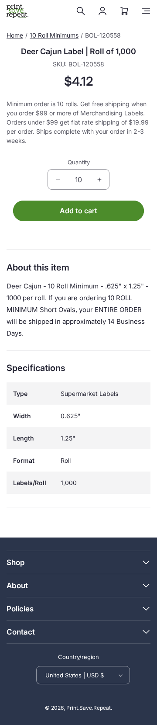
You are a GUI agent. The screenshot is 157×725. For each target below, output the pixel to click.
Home (15, 35)
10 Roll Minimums (54, 35)
